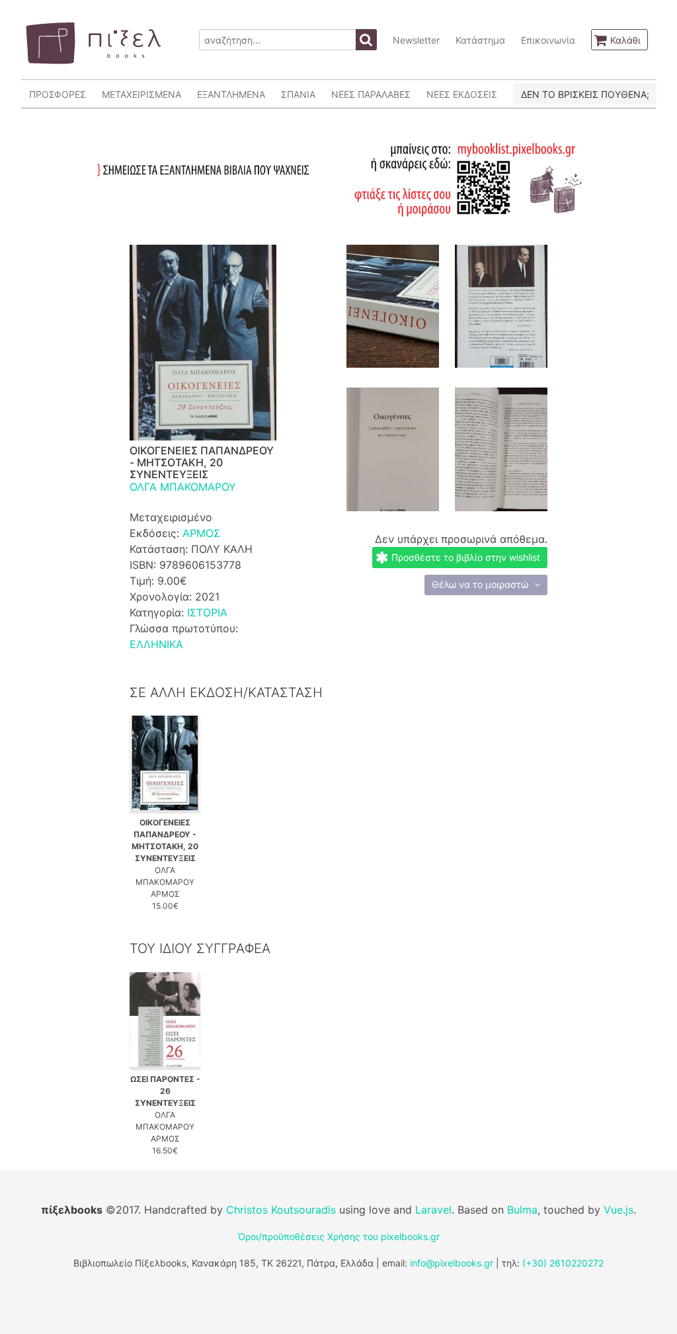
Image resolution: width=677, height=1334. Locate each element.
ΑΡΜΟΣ (201, 533)
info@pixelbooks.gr (451, 1263)
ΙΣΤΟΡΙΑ (207, 612)
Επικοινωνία (548, 40)
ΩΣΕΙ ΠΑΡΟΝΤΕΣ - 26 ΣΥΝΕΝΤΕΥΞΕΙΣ (165, 1091)
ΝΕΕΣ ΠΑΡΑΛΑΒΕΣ (371, 94)
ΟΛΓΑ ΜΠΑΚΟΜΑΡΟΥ (183, 486)
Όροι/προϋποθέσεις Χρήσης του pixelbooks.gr (339, 1236)
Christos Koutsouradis (281, 1209)
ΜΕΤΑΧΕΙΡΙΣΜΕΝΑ (141, 94)
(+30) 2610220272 (563, 1263)
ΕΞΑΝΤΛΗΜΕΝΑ (231, 94)
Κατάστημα (480, 40)
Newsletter (416, 40)
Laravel (433, 1209)
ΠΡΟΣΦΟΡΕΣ (57, 94)
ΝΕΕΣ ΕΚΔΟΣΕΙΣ (461, 94)
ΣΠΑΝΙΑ (298, 94)
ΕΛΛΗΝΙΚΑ (156, 644)
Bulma (522, 1209)
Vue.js (618, 1209)
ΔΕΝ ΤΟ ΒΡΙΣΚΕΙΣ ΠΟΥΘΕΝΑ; (585, 94)
